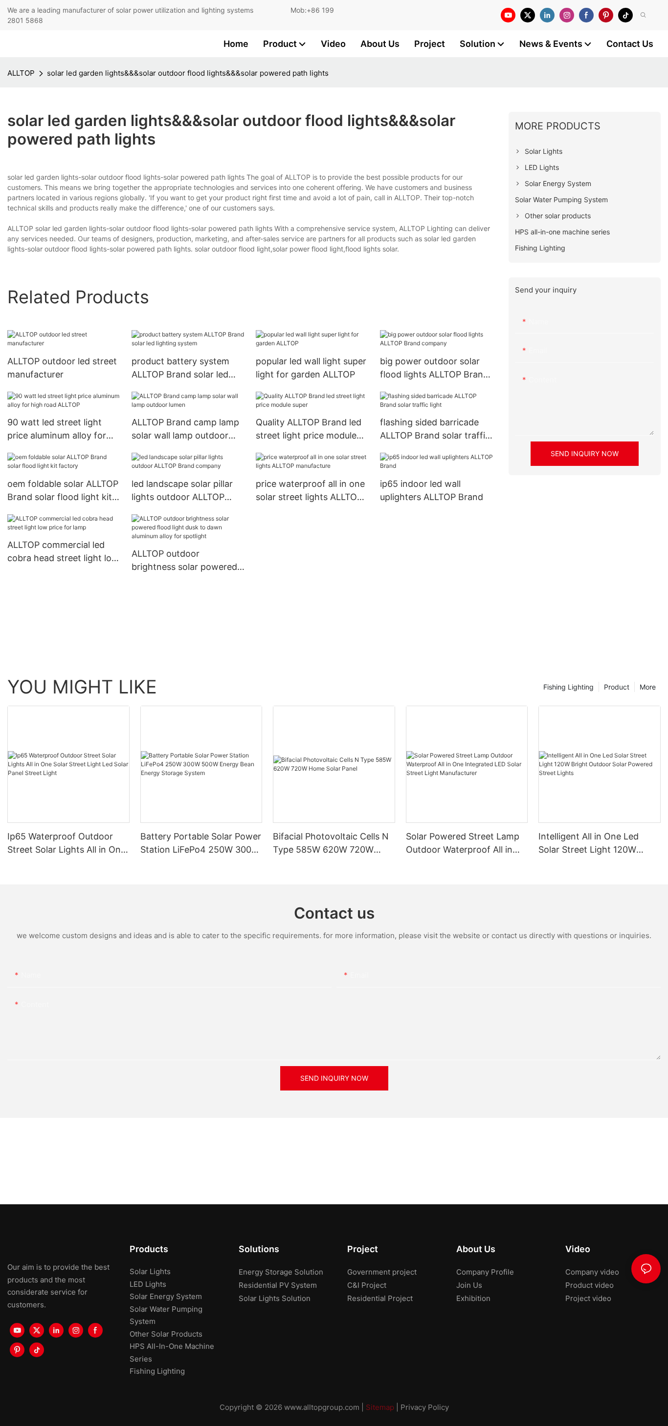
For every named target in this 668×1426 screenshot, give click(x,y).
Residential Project (380, 1298)
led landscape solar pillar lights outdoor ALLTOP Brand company (182, 491)
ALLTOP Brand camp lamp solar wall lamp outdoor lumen (185, 429)
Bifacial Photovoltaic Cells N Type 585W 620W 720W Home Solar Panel (331, 843)
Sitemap (380, 1407)
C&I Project (366, 1285)
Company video (592, 1272)
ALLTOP (21, 73)
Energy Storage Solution (281, 1272)
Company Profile (485, 1272)
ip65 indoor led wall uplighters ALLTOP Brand (431, 490)
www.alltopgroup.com (321, 1407)
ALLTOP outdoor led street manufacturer (62, 367)
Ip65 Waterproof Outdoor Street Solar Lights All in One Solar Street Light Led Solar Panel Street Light (66, 843)
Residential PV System (278, 1285)
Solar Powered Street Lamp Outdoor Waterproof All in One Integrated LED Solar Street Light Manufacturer (462, 843)
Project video (588, 1298)
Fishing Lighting (568, 687)
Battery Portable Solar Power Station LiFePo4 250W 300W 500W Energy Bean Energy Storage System (200, 843)
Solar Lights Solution (275, 1298)
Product (616, 687)
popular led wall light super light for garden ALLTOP (311, 367)
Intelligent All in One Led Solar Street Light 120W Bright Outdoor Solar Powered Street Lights (588, 843)
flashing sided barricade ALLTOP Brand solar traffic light (435, 429)
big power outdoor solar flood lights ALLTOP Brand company (434, 368)
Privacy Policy (425, 1407)
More (648, 687)
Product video (589, 1285)
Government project (382, 1272)
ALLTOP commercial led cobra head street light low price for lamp (63, 552)
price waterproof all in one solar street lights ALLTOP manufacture (310, 491)
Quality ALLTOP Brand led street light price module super (308, 429)
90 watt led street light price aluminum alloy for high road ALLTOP (56, 429)
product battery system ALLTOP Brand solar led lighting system (180, 368)
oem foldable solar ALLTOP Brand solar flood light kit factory (62, 491)
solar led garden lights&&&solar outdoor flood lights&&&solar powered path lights (188, 73)
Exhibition (473, 1298)
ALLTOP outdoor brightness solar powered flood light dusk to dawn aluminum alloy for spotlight (184, 560)
